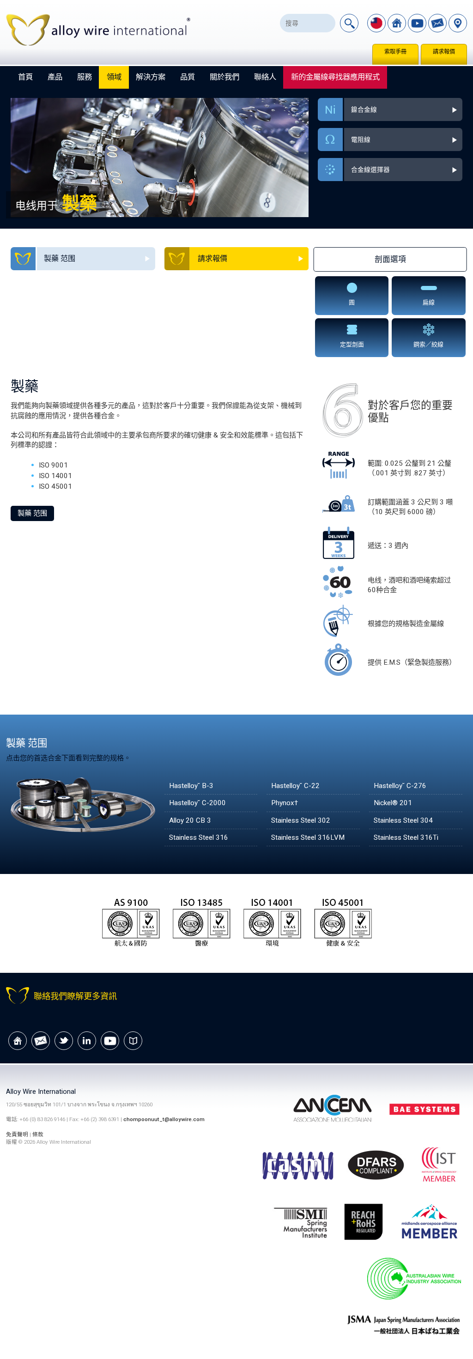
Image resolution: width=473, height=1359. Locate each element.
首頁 (25, 77)
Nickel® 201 (393, 803)
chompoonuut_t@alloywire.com (164, 1119)
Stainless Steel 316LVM (308, 837)
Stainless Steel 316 (198, 837)
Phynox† (284, 803)
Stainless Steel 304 (403, 820)
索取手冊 (395, 52)
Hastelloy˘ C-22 (295, 786)
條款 (37, 1134)
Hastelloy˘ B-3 (191, 786)
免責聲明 (18, 1134)
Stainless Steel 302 (300, 820)
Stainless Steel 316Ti (406, 837)
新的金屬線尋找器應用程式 (335, 77)
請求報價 (444, 52)
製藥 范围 (32, 513)
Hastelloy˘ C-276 (400, 786)
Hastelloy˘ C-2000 (197, 803)
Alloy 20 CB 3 (190, 820)
